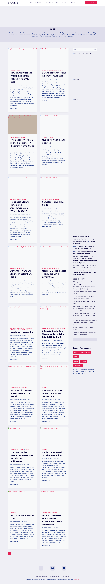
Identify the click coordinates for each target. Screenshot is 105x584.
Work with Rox (91, 3)
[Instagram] (52, 568)
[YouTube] (64, 568)
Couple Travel (14, 137)
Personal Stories (52, 512)
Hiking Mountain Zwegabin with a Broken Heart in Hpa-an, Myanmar (85, 261)
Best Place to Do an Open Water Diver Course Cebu (52, 393)
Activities (54, 70)
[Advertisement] (52, 16)
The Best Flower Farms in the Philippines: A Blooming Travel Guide (22, 143)
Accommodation (46, 70)
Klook (75, 353)
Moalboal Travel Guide (22, 332)
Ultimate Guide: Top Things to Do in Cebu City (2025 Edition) (53, 334)
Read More (14, 108)
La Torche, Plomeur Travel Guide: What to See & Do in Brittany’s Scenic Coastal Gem (85, 323)
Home (31, 3)
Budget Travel (24, 328)
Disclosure (45, 576)
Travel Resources (54, 576)
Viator (76, 356)
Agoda (76, 361)
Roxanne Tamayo (16, 85)
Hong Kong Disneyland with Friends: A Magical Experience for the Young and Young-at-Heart (84, 308)
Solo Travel (18, 329)
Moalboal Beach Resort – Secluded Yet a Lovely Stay (54, 274)
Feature (44, 137)
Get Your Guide (85, 353)
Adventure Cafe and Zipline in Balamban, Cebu (21, 274)
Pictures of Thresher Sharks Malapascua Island (21, 393)
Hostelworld (77, 365)
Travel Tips (61, 70)
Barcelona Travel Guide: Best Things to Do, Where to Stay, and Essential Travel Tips (84, 315)
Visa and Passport (15, 70)
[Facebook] (41, 568)
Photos (52, 199)
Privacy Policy (65, 576)
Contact (73, 3)
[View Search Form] (77, 3)
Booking (83, 361)
